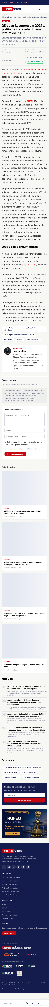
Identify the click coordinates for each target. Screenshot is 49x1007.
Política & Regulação (10, 772)
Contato (5, 908)
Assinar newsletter (24, 800)
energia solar (8, 339)
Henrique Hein (6, 52)
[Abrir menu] (45, 9)
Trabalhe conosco (8, 918)
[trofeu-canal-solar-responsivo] (24, 823)
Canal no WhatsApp (36, 61)
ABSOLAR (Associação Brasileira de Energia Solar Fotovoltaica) (20, 329)
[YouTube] (18, 867)
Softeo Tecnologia (19, 989)
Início (3, 15)
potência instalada (33, 339)
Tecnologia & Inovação (31, 777)
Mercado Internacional (33, 767)
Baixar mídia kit (9, 933)
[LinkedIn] (32, 1003)
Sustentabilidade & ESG (11, 777)
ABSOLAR (31, 264)
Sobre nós (5, 904)
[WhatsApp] (26, 1003)
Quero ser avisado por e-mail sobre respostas (24, 449)
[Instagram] (9, 867)
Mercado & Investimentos (12, 767)
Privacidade (6, 911)
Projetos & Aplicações (29, 772)
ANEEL (30, 101)
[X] (38, 1003)
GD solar (20, 339)
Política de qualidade (9, 915)
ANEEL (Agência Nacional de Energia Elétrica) (19, 335)
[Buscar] (39, 9)
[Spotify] (28, 867)
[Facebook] (4, 867)
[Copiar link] (44, 1003)
